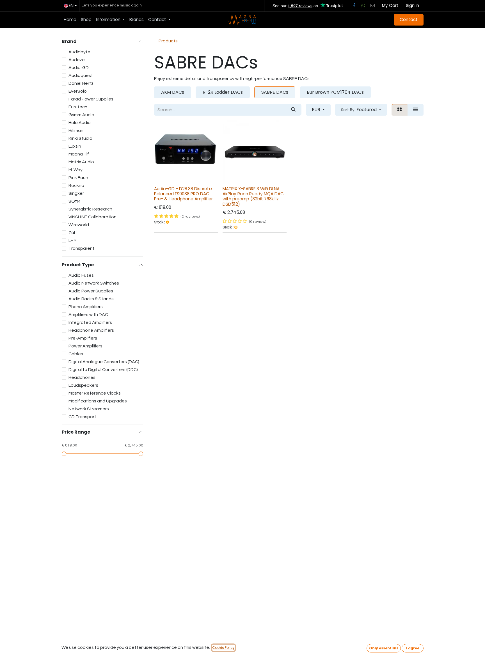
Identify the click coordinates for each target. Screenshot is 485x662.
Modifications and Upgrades (97, 401)
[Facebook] (354, 5)
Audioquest (80, 75)
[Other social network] (373, 5)
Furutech (77, 107)
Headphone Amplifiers (91, 330)
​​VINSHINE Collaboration (92, 217)
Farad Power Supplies (90, 99)
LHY (72, 240)
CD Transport (82, 416)
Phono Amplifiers (85, 306)
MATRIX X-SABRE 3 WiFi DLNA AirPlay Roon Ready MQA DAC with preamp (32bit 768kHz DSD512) (253, 196)
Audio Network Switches (93, 283)
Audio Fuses (81, 275)
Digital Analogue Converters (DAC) (103, 361)
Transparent (81, 248)
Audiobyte (79, 52)
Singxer (76, 193)
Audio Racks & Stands (91, 299)
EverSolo (77, 91)
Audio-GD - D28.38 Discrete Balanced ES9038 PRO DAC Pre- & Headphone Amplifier (183, 194)
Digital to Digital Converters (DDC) (103, 369)
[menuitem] (70, 19)
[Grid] (400, 110)
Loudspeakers (83, 385)
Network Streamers (88, 409)
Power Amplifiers (85, 346)
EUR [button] (316, 109)
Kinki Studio (80, 138)
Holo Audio (79, 122)
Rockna (76, 185)
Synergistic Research (90, 209)
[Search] (293, 110)
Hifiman (75, 130)
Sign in (412, 5)
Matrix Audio (81, 162)
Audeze (76, 60)
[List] (415, 110)
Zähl (72, 232)
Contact (409, 19)
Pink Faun (78, 177)
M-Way (75, 170)
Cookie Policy (223, 647)
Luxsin (74, 146)
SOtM (74, 201)
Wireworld (78, 225)
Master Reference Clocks (94, 393)
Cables (75, 354)
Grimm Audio (81, 115)
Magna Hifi (79, 154)
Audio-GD (78, 67)
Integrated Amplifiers (90, 322)
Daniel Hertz (80, 83)
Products (168, 41)
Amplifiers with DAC (88, 314)
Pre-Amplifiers (82, 338)
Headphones (81, 377)
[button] (361, 110)
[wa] (363, 5)
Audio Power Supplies (90, 291)
